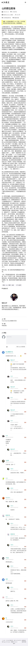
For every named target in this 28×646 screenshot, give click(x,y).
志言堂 (7, 460)
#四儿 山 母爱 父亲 (8, 285)
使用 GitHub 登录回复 (21, 346)
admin (12, 468)
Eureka (8, 642)
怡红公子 (4, 303)
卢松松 (7, 557)
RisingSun (8, 497)
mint (7, 478)
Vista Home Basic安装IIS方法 (9, 320)
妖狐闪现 (8, 515)
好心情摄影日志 (9, 351)
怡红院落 (5, 2)
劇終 (7, 579)
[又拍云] (20, 642)
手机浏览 (4, 325)
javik (12, 376)
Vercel (15, 642)
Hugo (4, 642)
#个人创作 (18, 285)
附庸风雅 (16, 17)
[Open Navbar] (25, 2)
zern (6, 596)
